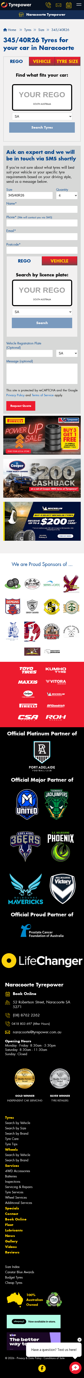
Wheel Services (16, 1197)
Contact (11, 1213)
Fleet (9, 1224)
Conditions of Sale (54, 1358)
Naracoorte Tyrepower (45, 14)
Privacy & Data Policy (29, 1358)
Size (9, 190)
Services (12, 1165)
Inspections (12, 1181)
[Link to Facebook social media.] (42, 1368)
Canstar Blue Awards (19, 1272)
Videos (11, 1247)
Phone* (29, 217)
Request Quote (20, 406)
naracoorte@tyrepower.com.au (37, 1032)
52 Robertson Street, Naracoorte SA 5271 (41, 1004)
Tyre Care (12, 1139)
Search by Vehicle (17, 1123)
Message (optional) (19, 361)
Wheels (11, 1149)
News (10, 1235)
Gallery (11, 1241)
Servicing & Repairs (18, 1187)
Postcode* (13, 244)
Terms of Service (43, 395)
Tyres (9, 1117)
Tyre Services (14, 1192)
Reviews (12, 1252)
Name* (11, 203)
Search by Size (15, 1128)
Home (11, 30)
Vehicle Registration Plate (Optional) (23, 345)
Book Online (16, 1219)
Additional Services (18, 1203)
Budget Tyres (14, 1277)
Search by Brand (16, 1133)
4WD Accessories (17, 1171)
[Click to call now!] (48, 5)
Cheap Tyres (13, 1283)
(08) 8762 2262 (26, 1015)
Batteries (11, 1176)
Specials (12, 1208)
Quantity (62, 190)
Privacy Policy (15, 395)
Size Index (12, 1267)
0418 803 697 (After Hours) (31, 1024)
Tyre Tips (11, 1144)
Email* (11, 231)
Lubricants (14, 1230)
